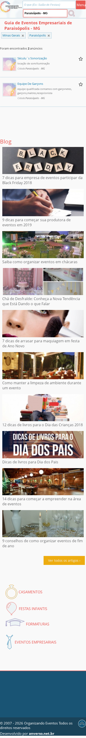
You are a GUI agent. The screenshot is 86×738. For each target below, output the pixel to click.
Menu (81, 5)
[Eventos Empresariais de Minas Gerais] (48, 35)
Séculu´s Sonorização (32, 58)
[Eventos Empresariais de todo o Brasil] (22, 35)
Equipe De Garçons (30, 84)
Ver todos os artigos (63, 560)
